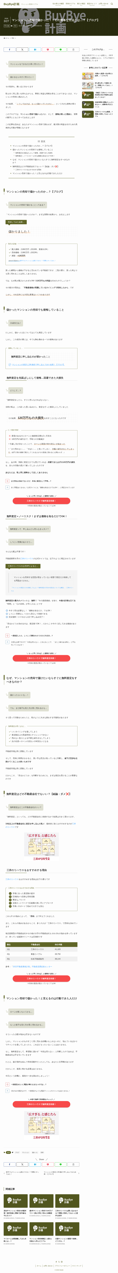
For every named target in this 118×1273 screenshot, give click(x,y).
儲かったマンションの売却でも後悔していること (33, 150)
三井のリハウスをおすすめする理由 (28, 170)
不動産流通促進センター (42, 967)
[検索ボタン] (111, 4)
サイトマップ (76, 1266)
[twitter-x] (59, 1262)
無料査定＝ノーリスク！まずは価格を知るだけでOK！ (35, 156)
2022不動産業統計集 (21, 967)
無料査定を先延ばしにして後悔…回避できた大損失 (34, 153)
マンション (25, 1152)
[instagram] (62, 1262)
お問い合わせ (48, 1266)
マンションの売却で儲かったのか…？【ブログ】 (33, 146)
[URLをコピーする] (73, 50)
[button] (10, 50)
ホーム (39, 1266)
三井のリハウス (26, 559)
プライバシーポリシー (62, 1266)
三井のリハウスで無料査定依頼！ (41, 501)
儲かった (35, 1152)
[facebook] (56, 1262)
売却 (15, 26)
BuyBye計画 (11, 4)
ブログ (17, 1152)
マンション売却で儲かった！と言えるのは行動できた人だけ (37, 173)
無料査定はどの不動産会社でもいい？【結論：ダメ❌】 (36, 166)
